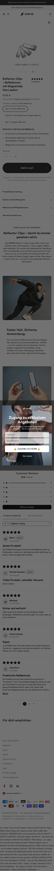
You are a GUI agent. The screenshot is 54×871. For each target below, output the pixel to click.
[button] (27, 458)
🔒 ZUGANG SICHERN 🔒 (27, 449)
